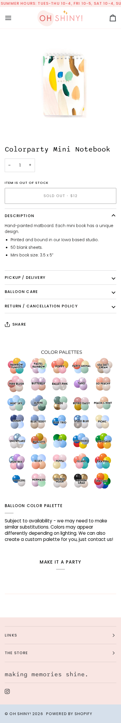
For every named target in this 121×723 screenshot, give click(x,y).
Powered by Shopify (69, 714)
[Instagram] (7, 691)
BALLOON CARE (21, 291)
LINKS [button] (11, 635)
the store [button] (16, 653)
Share (19, 324)
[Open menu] (13, 18)
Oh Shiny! (20, 714)
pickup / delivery (25, 277)
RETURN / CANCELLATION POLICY (41, 306)
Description (19, 216)
